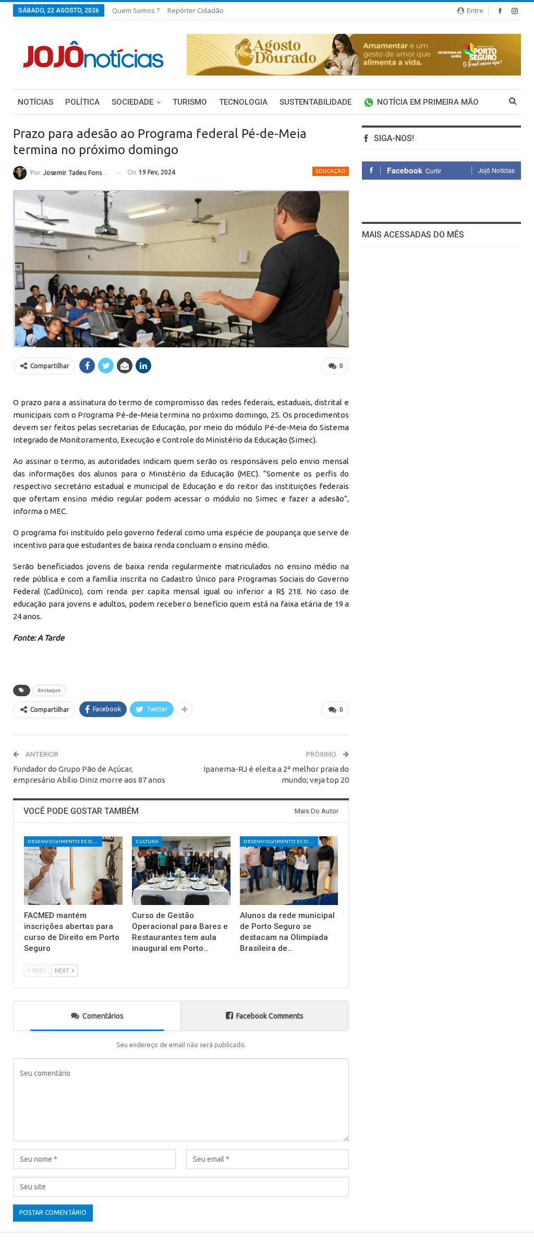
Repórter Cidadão (195, 10)
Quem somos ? (136, 10)
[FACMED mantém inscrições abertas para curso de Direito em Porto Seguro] (73, 870)
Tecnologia (243, 102)
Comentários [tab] (103, 1016)
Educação (330, 171)
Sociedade (132, 102)
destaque (49, 690)
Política (82, 102)
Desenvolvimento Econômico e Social (65, 841)
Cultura (147, 841)
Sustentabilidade (315, 102)
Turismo (190, 102)
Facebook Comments (270, 1016)
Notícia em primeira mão (428, 102)
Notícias (35, 102)
